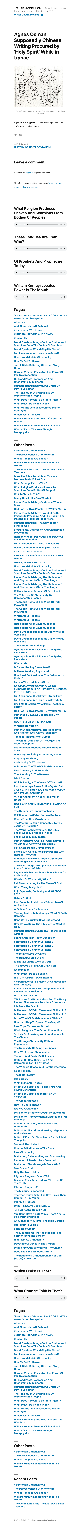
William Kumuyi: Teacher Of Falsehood (37, 425)
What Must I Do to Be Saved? (31, 973)
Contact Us (20, 338)
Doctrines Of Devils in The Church (34, 1243)
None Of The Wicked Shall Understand (37, 919)
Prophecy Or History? (27, 758)
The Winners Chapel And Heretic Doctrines (40, 1066)
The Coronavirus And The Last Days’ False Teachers (39, 471)
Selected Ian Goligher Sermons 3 (33, 941)
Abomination (21, 969)
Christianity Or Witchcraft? (30, 762)
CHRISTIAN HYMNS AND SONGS (33, 334)
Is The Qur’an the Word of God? (32, 961)
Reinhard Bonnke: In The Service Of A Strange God (36, 524)
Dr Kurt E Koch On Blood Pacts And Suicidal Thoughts (40, 1139)
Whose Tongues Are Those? (31, 458)
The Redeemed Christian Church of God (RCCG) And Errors (38, 1257)
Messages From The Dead (29, 562)
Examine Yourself (24, 1228)
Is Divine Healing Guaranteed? (32, 667)
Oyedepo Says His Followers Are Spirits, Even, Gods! (38, 651)
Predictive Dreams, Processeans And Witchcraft (36, 1125)
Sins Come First (23, 1168)
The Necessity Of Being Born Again (35, 1048)
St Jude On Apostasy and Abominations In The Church (39, 1036)
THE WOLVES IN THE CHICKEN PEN (35, 965)
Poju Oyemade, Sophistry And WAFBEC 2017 (37, 893)
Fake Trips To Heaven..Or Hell (31, 1026)
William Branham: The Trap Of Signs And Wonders (38, 420)
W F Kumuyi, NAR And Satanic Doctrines (38, 815)
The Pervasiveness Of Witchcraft (34, 454)
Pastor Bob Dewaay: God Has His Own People (36, 716)
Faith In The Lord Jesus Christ (32, 682)
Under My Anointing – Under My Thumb (38, 754)
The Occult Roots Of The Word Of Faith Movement (37, 603)
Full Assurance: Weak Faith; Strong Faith (38, 696)
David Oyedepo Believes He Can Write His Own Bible (39, 633)
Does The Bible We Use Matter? (33, 1251)
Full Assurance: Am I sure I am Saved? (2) (38, 700)
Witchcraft (20, 663)
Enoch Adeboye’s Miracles (30, 836)
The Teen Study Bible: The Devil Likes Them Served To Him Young (40, 1196)
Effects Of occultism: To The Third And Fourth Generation (37, 1088)
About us (19, 322)
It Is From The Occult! (27, 1006)
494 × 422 (18, 135)
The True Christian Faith (27, 7)
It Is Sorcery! (21, 1078)
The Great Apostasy (26, 1100)
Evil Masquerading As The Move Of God (38, 883)
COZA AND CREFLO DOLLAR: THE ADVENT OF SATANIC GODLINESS (39, 792)
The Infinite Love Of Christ (30, 953)
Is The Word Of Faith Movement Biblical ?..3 (40, 1010)
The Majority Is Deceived (29, 1191)
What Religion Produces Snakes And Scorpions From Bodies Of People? (35, 489)
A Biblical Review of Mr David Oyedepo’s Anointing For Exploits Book (38, 860)
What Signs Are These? (28, 1082)
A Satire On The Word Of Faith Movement (39, 766)
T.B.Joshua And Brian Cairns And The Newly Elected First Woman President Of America (40, 1001)
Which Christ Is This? (27, 494)
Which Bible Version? (27, 725)
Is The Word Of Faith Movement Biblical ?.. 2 (40, 1014)
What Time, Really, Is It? (28, 887)
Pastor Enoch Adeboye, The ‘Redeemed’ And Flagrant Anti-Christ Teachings (38, 579)
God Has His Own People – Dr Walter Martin (40, 509)
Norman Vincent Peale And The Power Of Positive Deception (38, 373)
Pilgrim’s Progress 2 (26, 1187)
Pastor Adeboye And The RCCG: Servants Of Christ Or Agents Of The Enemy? (39, 842)
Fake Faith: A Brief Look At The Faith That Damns (38, 557)
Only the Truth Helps (26, 1172)
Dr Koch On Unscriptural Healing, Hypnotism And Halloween (40, 1132)
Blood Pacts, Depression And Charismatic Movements (39, 531)
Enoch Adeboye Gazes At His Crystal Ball (38, 786)
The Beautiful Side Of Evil (29, 957)
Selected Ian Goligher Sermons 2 (33, 945)
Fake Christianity (24, 1152)
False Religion (22, 1070)
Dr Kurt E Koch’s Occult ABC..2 (32, 1205)
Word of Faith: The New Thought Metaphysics (33, 431)
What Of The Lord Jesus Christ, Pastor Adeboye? (37, 409)
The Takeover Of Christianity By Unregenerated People (33, 597)
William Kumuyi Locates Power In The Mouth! (36, 464)
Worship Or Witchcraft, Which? (33, 879)
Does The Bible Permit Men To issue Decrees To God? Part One (35, 478)
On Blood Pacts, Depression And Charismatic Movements (33, 380)
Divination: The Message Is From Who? (37, 1164)
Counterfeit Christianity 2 (29, 450)
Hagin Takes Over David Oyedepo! (34, 623)
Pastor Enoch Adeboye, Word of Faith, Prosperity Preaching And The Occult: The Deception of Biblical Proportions (39, 516)
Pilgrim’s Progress (25, 1201)
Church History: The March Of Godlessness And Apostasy (40, 983)
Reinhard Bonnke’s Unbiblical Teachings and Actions (40, 932)
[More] (42, 15)
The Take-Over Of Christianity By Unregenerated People (34, 394)
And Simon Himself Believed (31, 326)
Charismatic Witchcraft (28, 330)
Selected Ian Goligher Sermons (32, 949)
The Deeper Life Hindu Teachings (34, 811)
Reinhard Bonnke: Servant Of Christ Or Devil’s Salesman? (37, 387)
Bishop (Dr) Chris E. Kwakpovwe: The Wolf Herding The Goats (39, 853)
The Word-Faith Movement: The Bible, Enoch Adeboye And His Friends (37, 831)
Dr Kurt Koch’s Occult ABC (30, 1209)
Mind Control (22, 778)
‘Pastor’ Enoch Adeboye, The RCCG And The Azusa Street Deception (40, 317)
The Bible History (24, 1074)
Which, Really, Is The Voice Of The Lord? (38, 782)
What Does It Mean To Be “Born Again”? (37, 399)
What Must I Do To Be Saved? (31, 403)
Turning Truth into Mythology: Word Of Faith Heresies (40, 915)
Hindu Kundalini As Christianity (32, 357)
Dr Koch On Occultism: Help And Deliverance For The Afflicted (33, 1061)
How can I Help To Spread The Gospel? (37, 1022)
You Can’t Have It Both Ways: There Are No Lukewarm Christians (39, 1215)
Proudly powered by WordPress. (44, 1520)
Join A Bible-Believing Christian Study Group (37, 367)
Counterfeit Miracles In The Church (35, 1148)
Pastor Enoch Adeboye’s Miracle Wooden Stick (38, 504)
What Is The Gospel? (26, 995)
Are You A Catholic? (26, 1108)
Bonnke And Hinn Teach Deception (34, 937)
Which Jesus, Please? (26, 14)
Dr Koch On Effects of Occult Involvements (39, 1112)
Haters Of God (22, 898)
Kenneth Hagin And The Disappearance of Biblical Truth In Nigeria (39, 990)
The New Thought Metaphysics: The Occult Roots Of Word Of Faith (40, 867)
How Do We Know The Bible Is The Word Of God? (39, 925)
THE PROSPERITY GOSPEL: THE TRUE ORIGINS (36, 799)
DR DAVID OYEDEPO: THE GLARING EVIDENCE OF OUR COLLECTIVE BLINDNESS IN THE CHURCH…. (40, 689)
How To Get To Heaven (27, 361)
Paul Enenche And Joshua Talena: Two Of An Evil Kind (38, 904)
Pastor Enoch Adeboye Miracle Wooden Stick (37, 749)
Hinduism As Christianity (29, 1239)
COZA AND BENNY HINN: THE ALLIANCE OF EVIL (40, 806)
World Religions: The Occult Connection (38, 1030)
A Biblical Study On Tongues (31, 909)
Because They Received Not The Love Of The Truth (38, 1182)
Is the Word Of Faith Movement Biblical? (38, 1018)
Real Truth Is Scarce (26, 1224)
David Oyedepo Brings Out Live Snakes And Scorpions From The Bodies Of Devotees (40, 344)
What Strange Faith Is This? (30, 483)
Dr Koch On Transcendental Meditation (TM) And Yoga (40, 1118)
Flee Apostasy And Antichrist (31, 770)
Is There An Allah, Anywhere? (31, 671)
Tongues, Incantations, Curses (32, 736)
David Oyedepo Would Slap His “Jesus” (37, 349)
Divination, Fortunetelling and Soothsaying (39, 1156)
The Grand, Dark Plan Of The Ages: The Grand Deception (37, 742)
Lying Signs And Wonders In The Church (38, 1247)
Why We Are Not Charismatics (32, 1052)
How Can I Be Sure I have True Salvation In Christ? (39, 677)
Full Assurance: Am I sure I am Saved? (36, 353)
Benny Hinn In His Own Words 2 (32, 498)
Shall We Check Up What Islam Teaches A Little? (39, 705)
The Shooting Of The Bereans (31, 774)
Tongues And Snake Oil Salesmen (34, 1056)
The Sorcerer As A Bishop (29, 645)
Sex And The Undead (26, 1144)
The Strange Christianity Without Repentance (34, 1043)
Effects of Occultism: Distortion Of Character (35, 1095)
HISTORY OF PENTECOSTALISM (33, 977)
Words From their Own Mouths (32, 819)
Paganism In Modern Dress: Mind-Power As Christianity (40, 874)
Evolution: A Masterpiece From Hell (35, 1160)
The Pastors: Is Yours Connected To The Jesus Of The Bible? (38, 824)
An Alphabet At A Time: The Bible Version (39, 1220)
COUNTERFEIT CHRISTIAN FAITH (33, 721)
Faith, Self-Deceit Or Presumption (34, 847)
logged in (29, 172)
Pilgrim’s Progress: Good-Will (31, 1176)
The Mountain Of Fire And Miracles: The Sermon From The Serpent (37, 1234)
